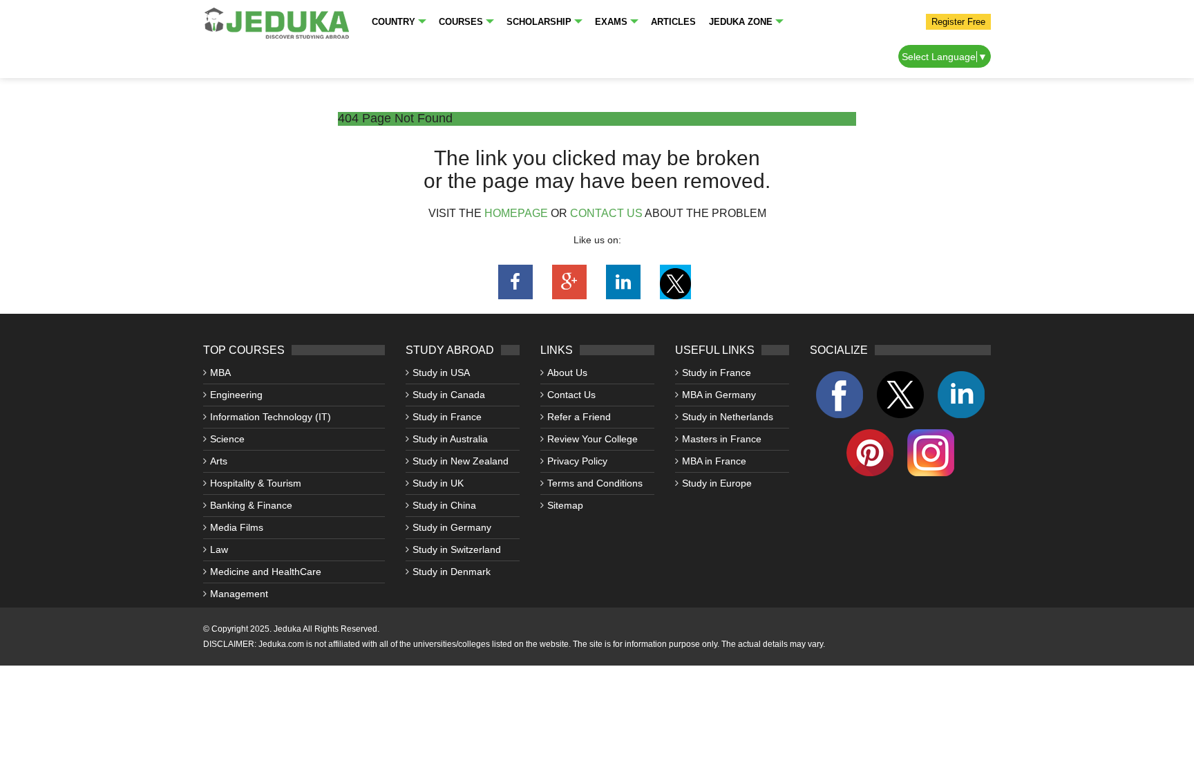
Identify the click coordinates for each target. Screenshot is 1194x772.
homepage (516, 213)
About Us (567, 372)
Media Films (236, 527)
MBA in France (714, 461)
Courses (461, 22)
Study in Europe (717, 483)
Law (219, 549)
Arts (218, 461)
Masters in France (721, 438)
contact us (606, 213)
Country (393, 22)
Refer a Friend (579, 416)
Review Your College (592, 438)
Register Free (958, 22)
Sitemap (565, 505)
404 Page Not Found (395, 118)
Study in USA (441, 372)
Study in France (447, 416)
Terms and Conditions (595, 483)
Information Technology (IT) (270, 416)
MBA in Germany (719, 394)
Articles (673, 22)
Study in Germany (452, 527)
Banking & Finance (251, 505)
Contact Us (571, 394)
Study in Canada (449, 394)
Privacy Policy (577, 461)
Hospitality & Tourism (255, 483)
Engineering (236, 394)
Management (239, 593)
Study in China (444, 505)
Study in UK (438, 483)
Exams (611, 22)
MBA (220, 372)
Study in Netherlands (727, 416)
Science (227, 438)
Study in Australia (450, 438)
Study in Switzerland (457, 549)
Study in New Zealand (461, 461)
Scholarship (538, 22)
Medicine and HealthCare (265, 571)
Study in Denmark (452, 571)
